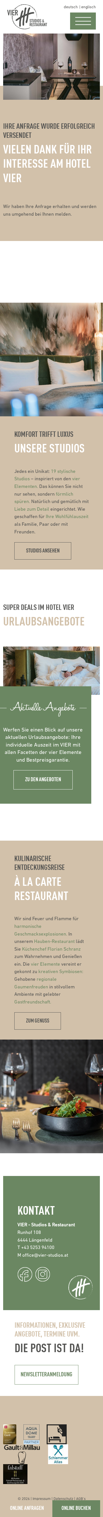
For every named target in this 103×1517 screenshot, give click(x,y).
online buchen (76, 1508)
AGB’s (81, 1499)
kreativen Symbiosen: (60, 971)
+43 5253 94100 (37, 1247)
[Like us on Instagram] (42, 1274)
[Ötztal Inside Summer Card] (10, 1434)
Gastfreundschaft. (32, 1002)
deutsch (71, 7)
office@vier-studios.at (45, 1255)
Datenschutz (63, 1499)
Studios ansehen (43, 551)
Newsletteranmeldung (46, 1375)
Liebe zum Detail (31, 509)
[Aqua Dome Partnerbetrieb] (31, 1434)
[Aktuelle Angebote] (51, 671)
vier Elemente (46, 964)
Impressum (42, 1499)
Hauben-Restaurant (54, 941)
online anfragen (27, 1508)
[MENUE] (83, 21)
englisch (88, 7)
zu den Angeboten (43, 779)
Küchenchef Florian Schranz (51, 949)
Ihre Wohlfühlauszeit (67, 516)
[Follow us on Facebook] (24, 1274)
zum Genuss (37, 1021)
